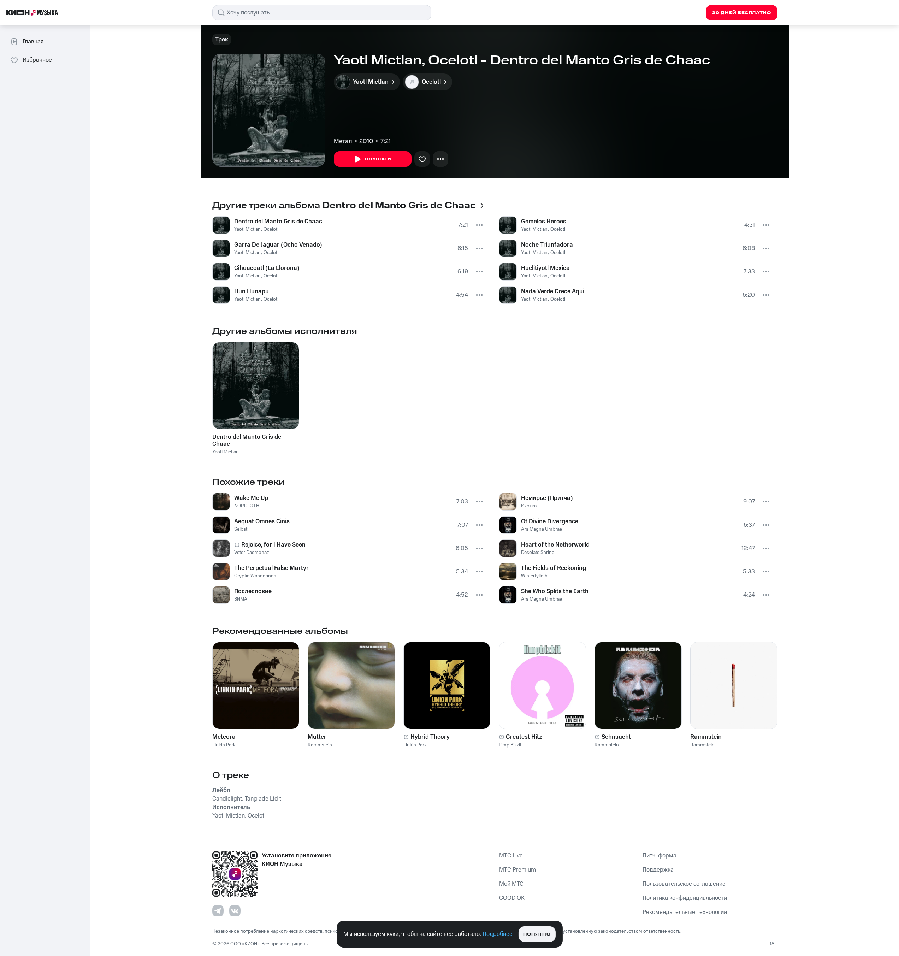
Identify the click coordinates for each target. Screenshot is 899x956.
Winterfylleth (534, 575)
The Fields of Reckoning (553, 568)
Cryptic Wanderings (255, 575)
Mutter (317, 736)
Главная (33, 41)
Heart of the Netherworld (555, 545)
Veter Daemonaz (251, 552)
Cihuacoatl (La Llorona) (267, 268)
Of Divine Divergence (549, 521)
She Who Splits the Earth (555, 591)
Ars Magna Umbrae (541, 529)
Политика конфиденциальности (685, 898)
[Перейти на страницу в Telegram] (218, 910)
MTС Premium (517, 870)
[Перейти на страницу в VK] (235, 910)
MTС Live (511, 855)
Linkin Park (224, 745)
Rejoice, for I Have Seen (273, 545)
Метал (343, 141)
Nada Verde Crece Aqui (552, 291)
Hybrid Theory (430, 736)
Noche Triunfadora (547, 245)
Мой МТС (511, 884)
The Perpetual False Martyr (271, 568)
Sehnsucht (616, 736)
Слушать (378, 159)
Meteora (224, 736)
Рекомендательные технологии (685, 912)
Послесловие (253, 591)
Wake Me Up (251, 498)
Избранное (37, 60)
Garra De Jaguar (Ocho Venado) (278, 245)
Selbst (240, 529)
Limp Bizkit (510, 745)
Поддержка (658, 870)
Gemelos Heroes (543, 221)
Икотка (529, 505)
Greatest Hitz (524, 736)
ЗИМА (240, 599)
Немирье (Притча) (547, 498)
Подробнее (498, 934)
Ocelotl (271, 229)
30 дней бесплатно (741, 13)
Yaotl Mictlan (247, 229)
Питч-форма (659, 855)
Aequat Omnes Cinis (262, 521)
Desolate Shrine (537, 552)
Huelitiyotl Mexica (545, 268)
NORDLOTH (246, 505)
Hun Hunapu (251, 291)
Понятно (536, 934)
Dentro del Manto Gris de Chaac (278, 221)
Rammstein (320, 745)
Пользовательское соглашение (684, 884)
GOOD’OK (512, 898)
